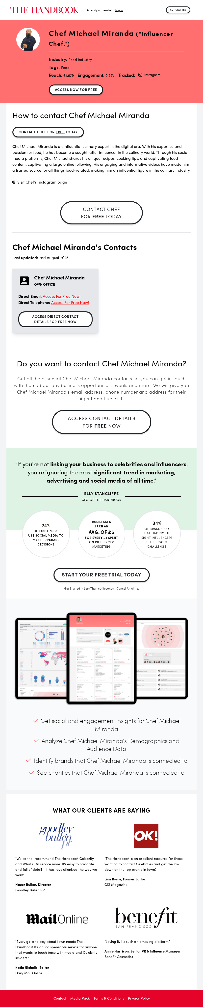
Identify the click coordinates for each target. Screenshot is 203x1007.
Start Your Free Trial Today (101, 574)
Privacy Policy (139, 998)
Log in (119, 10)
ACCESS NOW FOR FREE (76, 89)
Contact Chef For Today (48, 131)
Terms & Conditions (109, 998)
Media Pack (80, 998)
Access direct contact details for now (55, 319)
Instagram (152, 74)
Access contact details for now (101, 422)
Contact (59, 998)
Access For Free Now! (61, 296)
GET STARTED (178, 9)
